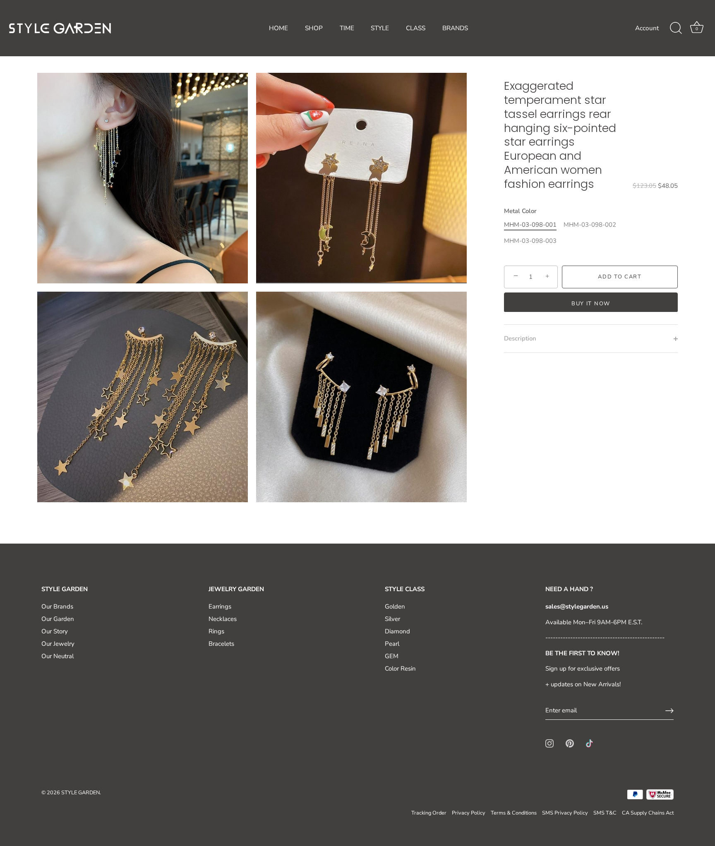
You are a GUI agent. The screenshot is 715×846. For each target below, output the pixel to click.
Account (647, 28)
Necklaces (223, 619)
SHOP (314, 28)
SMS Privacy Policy (565, 813)
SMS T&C (605, 813)
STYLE (380, 28)
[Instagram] (549, 743)
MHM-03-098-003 (530, 240)
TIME (347, 28)
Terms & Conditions (514, 813)
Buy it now (590, 303)
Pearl (392, 644)
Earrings (220, 606)
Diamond (397, 631)
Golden (395, 606)
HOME (278, 28)
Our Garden (57, 619)
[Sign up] (669, 711)
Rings (216, 631)
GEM (391, 656)
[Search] (676, 28)
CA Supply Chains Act (648, 813)
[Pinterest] (570, 743)
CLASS (415, 28)
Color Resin (400, 668)
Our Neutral (57, 656)
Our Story (54, 631)
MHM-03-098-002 (590, 224)
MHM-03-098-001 (530, 224)
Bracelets (221, 644)
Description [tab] (520, 338)
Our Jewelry (57, 644)
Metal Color (520, 211)
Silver (392, 619)
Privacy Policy (468, 813)
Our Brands (57, 606)
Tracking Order (428, 813)
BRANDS (455, 28)
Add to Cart (620, 276)
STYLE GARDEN (80, 792)
